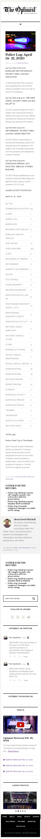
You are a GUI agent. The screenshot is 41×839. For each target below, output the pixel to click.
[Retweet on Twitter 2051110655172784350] (15, 680)
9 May (24, 638)
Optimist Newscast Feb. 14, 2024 (19, 765)
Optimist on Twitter (20, 629)
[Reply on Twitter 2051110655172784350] (11, 680)
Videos (20, 710)
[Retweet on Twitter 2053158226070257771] (15, 657)
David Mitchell (23, 63)
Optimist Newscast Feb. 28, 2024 (18, 739)
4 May (24, 664)
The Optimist (15, 638)
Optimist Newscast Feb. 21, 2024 (19, 760)
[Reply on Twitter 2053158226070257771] (11, 657)
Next (35, 800)
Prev (6, 800)
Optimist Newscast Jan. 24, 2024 (19, 771)
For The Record (20, 477)
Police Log (30, 477)
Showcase (9, 479)
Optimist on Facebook (20, 697)
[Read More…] (13, 751)
